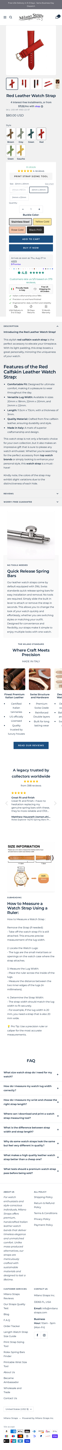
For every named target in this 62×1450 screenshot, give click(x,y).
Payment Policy (43, 1225)
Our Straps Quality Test (14, 1306)
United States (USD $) (17, 1409)
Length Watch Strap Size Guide (16, 1334)
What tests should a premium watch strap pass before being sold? (30, 1171)
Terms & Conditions (45, 1213)
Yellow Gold (42, 221)
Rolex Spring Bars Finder (14, 1354)
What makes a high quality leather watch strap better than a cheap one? (29, 1157)
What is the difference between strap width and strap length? (27, 1129)
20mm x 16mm (19, 190)
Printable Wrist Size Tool (15, 1364)
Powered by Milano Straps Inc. (38, 1418)
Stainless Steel (20, 221)
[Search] (10, 17)
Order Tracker (12, 1326)
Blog (6, 1314)
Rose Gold (17, 229)
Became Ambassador (11, 1380)
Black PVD (35, 229)
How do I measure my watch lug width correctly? (28, 1088)
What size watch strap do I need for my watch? (28, 1074)
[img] (31, 781)
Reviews (9, 493)
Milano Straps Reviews (12, 1296)
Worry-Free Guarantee (18, 502)
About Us (9, 1372)
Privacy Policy (42, 1219)
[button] (25, 171)
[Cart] (56, 17)
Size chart (49, 184)
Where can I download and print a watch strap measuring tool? (29, 1115)
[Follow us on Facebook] (37, 1335)
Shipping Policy (43, 1197)
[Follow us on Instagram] (44, 1335)
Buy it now (31, 247)
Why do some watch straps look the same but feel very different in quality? (29, 1143)
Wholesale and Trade (13, 1390)
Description (11, 326)
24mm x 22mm (19, 197)
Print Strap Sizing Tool (31, 176)
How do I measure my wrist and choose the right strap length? (30, 1102)
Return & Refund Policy (44, 1205)
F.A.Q (7, 1320)
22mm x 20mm (39, 190)
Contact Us (10, 1398)
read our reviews (31, 745)
